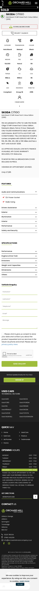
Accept (20, 584)
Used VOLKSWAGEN (26, 416)
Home (6, 432)
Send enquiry (19, 364)
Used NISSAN (23, 406)
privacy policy (27, 552)
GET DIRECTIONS (8, 493)
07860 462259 (9, 537)
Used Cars (24, 432)
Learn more (24, 581)
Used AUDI (5, 399)
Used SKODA (23, 409)
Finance (24, 436)
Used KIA (4, 406)
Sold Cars (7, 436)
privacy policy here (9, 344)
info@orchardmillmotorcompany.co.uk (18, 540)
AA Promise (8, 439)
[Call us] (2, 1)
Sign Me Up (19, 380)
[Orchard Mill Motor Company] (12, 512)
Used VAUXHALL (7, 416)
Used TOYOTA (24, 413)
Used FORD (5, 402)
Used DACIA (23, 399)
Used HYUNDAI (24, 402)
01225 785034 (9, 534)
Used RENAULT (6, 409)
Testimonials (25, 439)
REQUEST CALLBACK (21, 33)
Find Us (6, 443)
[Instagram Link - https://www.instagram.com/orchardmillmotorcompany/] (9, 543)
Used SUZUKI (6, 413)
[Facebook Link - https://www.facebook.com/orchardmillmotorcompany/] (4, 543)
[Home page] (19, 3)
